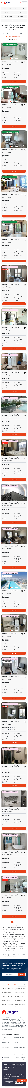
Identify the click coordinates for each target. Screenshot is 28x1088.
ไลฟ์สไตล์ (16, 1042)
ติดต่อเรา (3, 1049)
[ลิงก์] (8, 1078)
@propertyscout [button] (7, 1059)
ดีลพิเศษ (21, 16)
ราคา (6, 12)
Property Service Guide (18, 1044)
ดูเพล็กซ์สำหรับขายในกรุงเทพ (19, 993)
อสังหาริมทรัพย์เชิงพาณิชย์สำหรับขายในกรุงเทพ (7, 993)
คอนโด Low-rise (8, 16)
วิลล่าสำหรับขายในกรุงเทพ (6, 1001)
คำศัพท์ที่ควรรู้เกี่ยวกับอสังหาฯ (19, 1047)
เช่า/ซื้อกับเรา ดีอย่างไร (6, 1040)
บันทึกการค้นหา (8, 33)
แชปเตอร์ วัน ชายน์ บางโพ (10, 956)
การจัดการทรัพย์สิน (5, 1047)
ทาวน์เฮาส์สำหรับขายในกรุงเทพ (20, 989)
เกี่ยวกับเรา (4, 1037)
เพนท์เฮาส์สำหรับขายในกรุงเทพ (20, 1005)
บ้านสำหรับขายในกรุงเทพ (7, 988)
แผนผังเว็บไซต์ (17, 1049)
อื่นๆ (13, 20)
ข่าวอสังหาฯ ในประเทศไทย (19, 1037)
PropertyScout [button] (6, 1057)
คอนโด (13, 954)
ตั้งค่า (9, 1082)
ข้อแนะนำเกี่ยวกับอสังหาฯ (19, 1040)
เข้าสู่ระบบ (24, 2)
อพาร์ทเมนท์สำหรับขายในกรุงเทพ (20, 1001)
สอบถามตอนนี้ (14, 81)
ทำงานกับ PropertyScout (6, 1044)
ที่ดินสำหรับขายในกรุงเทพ (7, 1004)
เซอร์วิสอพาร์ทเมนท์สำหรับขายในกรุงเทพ (19, 997)
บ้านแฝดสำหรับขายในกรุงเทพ (7, 997)
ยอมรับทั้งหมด (18, 1082)
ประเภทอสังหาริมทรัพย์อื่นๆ (10, 985)
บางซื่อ (23, 954)
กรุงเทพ (18, 954)
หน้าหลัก (4, 954)
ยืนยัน (21, 974)
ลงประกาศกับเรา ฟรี (5, 1042)
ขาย (9, 954)
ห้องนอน (20, 12)
